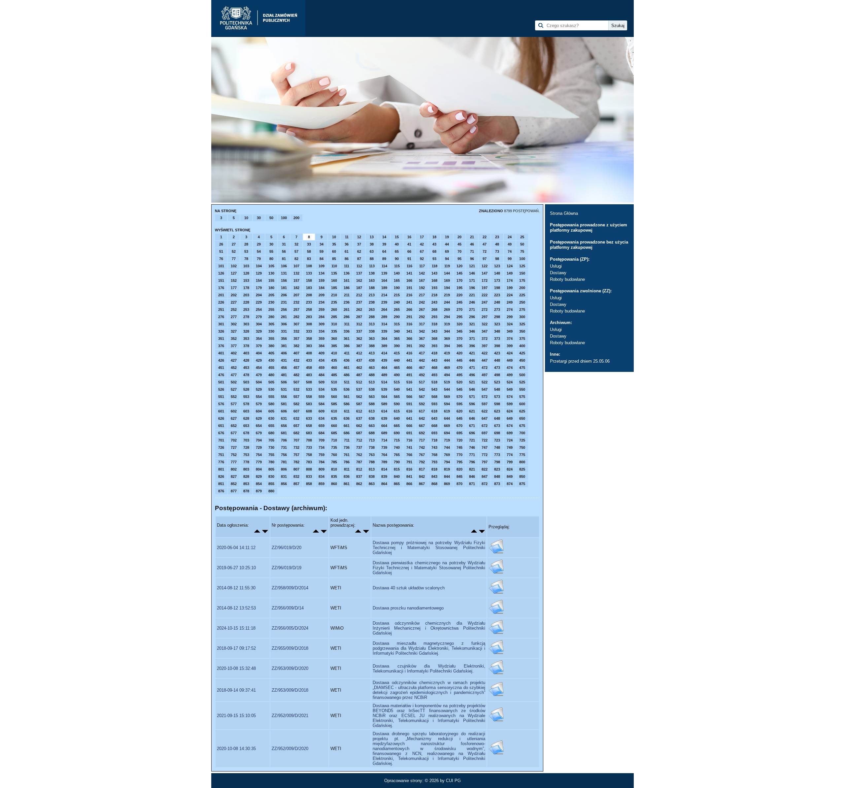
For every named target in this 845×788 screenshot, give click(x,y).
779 (259, 462)
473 (497, 368)
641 (409, 418)
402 (234, 353)
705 (271, 440)
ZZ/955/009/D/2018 (290, 648)
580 (271, 404)
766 (409, 455)
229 (259, 302)
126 (221, 273)
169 (447, 280)
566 (409, 397)
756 (284, 455)
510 (334, 382)
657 (296, 426)
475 (522, 368)
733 (309, 447)
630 (271, 418)
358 (309, 339)
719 (447, 440)
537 (359, 389)
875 (522, 484)
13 (372, 237)
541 (409, 389)
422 (485, 353)
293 (434, 317)
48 (497, 244)
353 (246, 339)
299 (510, 317)
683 (309, 433)
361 (347, 339)
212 (359, 295)
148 (497, 273)
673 (497, 426)
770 (459, 455)
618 (434, 411)
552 (234, 397)
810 (334, 469)
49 (510, 244)
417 (422, 353)
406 (284, 353)
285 (334, 317)
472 (485, 368)
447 (485, 360)
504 (259, 382)
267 (422, 310)
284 (321, 317)
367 (422, 339)
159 (321, 280)
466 (409, 368)
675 (522, 426)
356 (284, 339)
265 (397, 310)
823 (497, 469)
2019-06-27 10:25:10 (236, 567)
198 (497, 288)
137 (359, 273)
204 (259, 295)
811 (347, 469)
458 (309, 368)
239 (384, 302)
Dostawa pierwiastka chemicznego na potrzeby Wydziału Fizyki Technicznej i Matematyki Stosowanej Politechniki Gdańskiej (429, 567)
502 (234, 382)
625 (522, 411)
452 (234, 368)
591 (409, 404)
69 (447, 251)
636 (347, 418)
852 (234, 484)
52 (234, 251)
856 (284, 484)
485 (334, 375)
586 (347, 404)
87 (359, 259)
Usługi (556, 266)
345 (459, 331)
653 (246, 426)
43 (434, 244)
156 (284, 280)
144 (447, 273)
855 (271, 484)
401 (221, 353)
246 (472, 302)
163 (372, 280)
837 (359, 476)
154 (259, 280)
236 (347, 302)
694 (447, 433)
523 (497, 382)
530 (271, 389)
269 (447, 310)
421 (472, 353)
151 (221, 280)
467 (422, 368)
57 (296, 251)
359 (321, 339)
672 (485, 426)
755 (271, 455)
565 (397, 397)
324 (510, 324)
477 (234, 375)
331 (284, 331)
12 (359, 237)
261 (347, 310)
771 (472, 455)
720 (459, 440)
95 (459, 259)
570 (459, 397)
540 (397, 389)
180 (271, 288)
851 (221, 484)
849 (510, 476)
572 (485, 397)
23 (497, 237)
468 (434, 368)
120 (459, 266)
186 (347, 288)
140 (397, 273)
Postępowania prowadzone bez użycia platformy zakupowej (589, 245)
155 (271, 280)
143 (434, 273)
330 (271, 331)
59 (321, 251)
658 (309, 426)
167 (422, 280)
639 (384, 418)
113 (372, 266)
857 (296, 484)
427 (234, 360)
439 (384, 360)
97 (485, 259)
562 (359, 397)
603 (246, 411)
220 (459, 295)
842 (422, 476)
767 (422, 455)
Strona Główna (564, 213)
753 (246, 455)
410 (334, 353)
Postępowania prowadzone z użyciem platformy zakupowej (588, 227)
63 (372, 251)
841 (409, 476)
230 (271, 302)
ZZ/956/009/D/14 (288, 608)
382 (296, 346)
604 (259, 411)
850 (522, 476)
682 (296, 433)
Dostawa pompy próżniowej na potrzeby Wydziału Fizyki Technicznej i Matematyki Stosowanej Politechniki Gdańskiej (429, 547)
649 (510, 418)
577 (234, 404)
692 (422, 433)
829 (259, 476)
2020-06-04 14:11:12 (236, 547)
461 (347, 368)
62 (359, 251)
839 (384, 476)
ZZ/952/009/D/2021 (290, 715)
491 (409, 375)
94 (447, 259)
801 (221, 469)
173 (497, 280)
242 (422, 302)
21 (472, 237)
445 (459, 360)
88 (372, 259)
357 (296, 339)
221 (472, 295)
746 (472, 447)
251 (221, 310)
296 (472, 317)
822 (485, 469)
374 (510, 339)
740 (397, 447)
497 (485, 375)
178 (246, 288)
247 (485, 302)
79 (259, 259)
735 (334, 447)
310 (334, 324)
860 (334, 484)
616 (409, 411)
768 (434, 455)
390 (397, 346)
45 (459, 244)
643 (434, 418)
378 (246, 346)
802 (234, 469)
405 (271, 353)
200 (296, 218)
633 (309, 418)
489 (384, 375)
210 (334, 295)
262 (359, 310)
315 (397, 324)
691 (409, 433)
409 (321, 353)
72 (485, 251)
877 (234, 491)
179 (259, 288)
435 (334, 360)
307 (296, 324)
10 (246, 218)
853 (246, 484)
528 (246, 389)
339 (384, 331)
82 (296, 259)
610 (334, 411)
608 (309, 411)
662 (359, 426)
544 (447, 389)
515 (397, 382)
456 (284, 368)
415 (397, 353)
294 (447, 317)
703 (246, 440)
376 (221, 346)
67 (422, 251)
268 (434, 310)
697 (485, 433)
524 (510, 382)
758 (309, 455)
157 (296, 280)
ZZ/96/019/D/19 (286, 567)
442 (422, 360)
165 (397, 280)
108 (309, 266)
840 (397, 476)
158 (309, 280)
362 (359, 339)
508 (309, 382)
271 (472, 310)
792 (422, 462)
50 (271, 218)
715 (397, 440)
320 (459, 324)
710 (334, 440)
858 (309, 484)
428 (246, 360)
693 (434, 433)
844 (447, 476)
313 (372, 324)
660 (334, 426)
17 (422, 237)
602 (234, 411)
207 (296, 295)
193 (434, 288)
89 (384, 259)
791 (409, 462)
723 (497, 440)
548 (497, 389)
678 (246, 433)
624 (510, 411)
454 (259, 368)
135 (334, 273)
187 (359, 288)
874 (510, 484)
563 (372, 397)
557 (296, 397)
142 (422, 273)
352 (234, 339)
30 (259, 218)
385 (334, 346)
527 (234, 389)
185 (334, 288)
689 (384, 433)
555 (271, 397)
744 (447, 447)
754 (259, 455)
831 (284, 476)
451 (221, 368)
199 (510, 288)
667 (422, 426)
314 (384, 324)
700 (522, 433)
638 (372, 418)
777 (234, 462)
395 (459, 346)
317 (422, 324)
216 (409, 295)
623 (497, 411)
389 (384, 346)
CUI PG (453, 780)
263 (372, 310)
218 (434, 295)
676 (221, 433)
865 (397, 484)
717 (422, 440)
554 (259, 397)
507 (296, 382)
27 (234, 244)
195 (459, 288)
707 (296, 440)
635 (334, 418)
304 (259, 324)
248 (497, 302)
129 (259, 273)
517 (422, 382)
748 (497, 447)
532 (296, 389)
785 (334, 462)
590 (397, 404)
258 (309, 310)
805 (271, 469)
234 (321, 302)
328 (246, 331)
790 (397, 462)
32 (296, 244)
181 (284, 288)
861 (347, 484)
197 (485, 288)
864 (384, 484)
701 (221, 440)
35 (334, 244)
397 (485, 346)
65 (397, 251)
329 (259, 331)
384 (321, 346)
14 (384, 237)
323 (497, 324)
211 (347, 295)
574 (510, 397)
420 (459, 353)
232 (296, 302)
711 (347, 440)
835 (334, 476)
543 (434, 389)
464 (384, 368)
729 (259, 447)
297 (485, 317)
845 (459, 476)
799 (510, 462)
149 (510, 273)
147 (485, 273)
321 (472, 324)
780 (271, 462)
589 (384, 404)
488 (372, 375)
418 (434, 353)
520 (459, 382)
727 (234, 447)
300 (522, 317)
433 (309, 360)
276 (221, 317)
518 (434, 382)
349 (510, 331)
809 (321, 469)
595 (459, 404)
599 (510, 404)
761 (347, 455)
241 (409, 302)
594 (447, 404)
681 (284, 433)
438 (372, 360)
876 (221, 491)
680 (271, 433)
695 (459, 433)
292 (422, 317)
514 (384, 382)
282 (296, 317)
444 (447, 360)
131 (284, 273)
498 (497, 375)
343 (434, 331)
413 (372, 353)
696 (472, 433)
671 (472, 426)
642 (422, 418)
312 (359, 324)
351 (221, 339)
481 (284, 375)
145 (459, 273)
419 (447, 353)
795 (459, 462)
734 (321, 447)
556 (284, 397)
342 (422, 331)
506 (284, 382)
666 (409, 426)
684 (321, 433)
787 (359, 462)
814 (384, 469)
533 (309, 389)
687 (359, 433)
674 (510, 426)
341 (409, 331)
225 (522, 295)
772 (485, 455)
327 (234, 331)
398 (497, 346)
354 (259, 339)
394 (447, 346)
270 (459, 310)
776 (221, 462)
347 (485, 331)
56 (284, 251)
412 (359, 353)
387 (359, 346)
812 (359, 469)
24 (510, 237)
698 (497, 433)
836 (347, 476)
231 (284, 302)
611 (347, 411)
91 (409, 259)
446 (472, 360)
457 (296, 368)
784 (321, 462)
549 (510, 389)
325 (522, 324)
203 (246, 295)
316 (409, 324)
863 (372, 484)
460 (334, 368)
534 (321, 389)
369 (447, 339)
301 (221, 324)
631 (284, 418)
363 (372, 339)
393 (434, 346)
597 (485, 404)
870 (459, 484)
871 (472, 484)
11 (347, 237)
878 (246, 491)
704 (259, 440)
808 (309, 469)
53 (246, 251)
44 (447, 244)
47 (485, 244)
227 (234, 302)
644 (447, 418)
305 (271, 324)
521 (472, 382)
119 (447, 266)
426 (221, 360)
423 (497, 353)
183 (309, 288)
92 (422, 259)
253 (246, 310)
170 (459, 280)
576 (221, 404)
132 (296, 273)
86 (347, 259)
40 (397, 244)
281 (284, 317)
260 (334, 310)
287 (359, 317)
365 (397, 339)
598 (497, 404)
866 (409, 484)
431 (284, 360)
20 (459, 237)
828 (246, 476)
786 (347, 462)
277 (234, 317)
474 (510, 368)
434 (321, 360)
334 (321, 331)
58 (309, 251)
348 (497, 331)
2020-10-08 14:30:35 (236, 748)
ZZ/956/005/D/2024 (290, 628)
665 (397, 426)
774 (510, 455)
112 (359, 266)
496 (472, 375)
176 (221, 288)
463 (372, 368)
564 (384, 397)
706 (284, 440)
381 (284, 346)
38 (372, 244)
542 (422, 389)
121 (472, 266)
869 (447, 484)
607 (296, 411)
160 (334, 280)
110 (334, 266)
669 (447, 426)
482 (296, 375)
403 (246, 353)
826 (221, 476)
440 (397, 360)
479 (259, 375)
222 (485, 295)
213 (372, 295)
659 (321, 426)
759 (321, 455)
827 (234, 476)
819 (447, 469)
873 (497, 484)
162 (359, 280)
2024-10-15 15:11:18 (236, 628)
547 (485, 389)
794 (447, 462)
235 (334, 302)
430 (271, 360)
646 (472, 418)
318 (434, 324)
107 (296, 266)
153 (246, 280)
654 (259, 426)
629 (259, 418)
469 (447, 368)
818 (434, 469)
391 (409, 346)
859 (321, 484)
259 (321, 310)
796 (472, 462)
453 (246, 368)
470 (459, 368)
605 (271, 411)
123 (497, 266)
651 (221, 426)
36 (347, 244)
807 (296, 469)
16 (409, 237)
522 (485, 382)
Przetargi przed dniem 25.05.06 (580, 361)
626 (221, 418)
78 (246, 259)
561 (347, 397)
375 (522, 339)
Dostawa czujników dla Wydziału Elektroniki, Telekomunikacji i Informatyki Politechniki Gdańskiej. (429, 668)
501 (221, 382)
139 (384, 273)
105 (271, 266)
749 (510, 447)
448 (497, 360)
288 (372, 317)
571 (472, 397)
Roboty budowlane (567, 279)
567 (422, 397)
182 (296, 288)
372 (485, 339)
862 (359, 484)
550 (522, 389)
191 (409, 288)
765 (397, 455)
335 (334, 331)
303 (246, 324)
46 (472, 244)
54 (259, 251)
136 (347, 273)
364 (384, 339)
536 (347, 389)
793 (434, 462)
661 (347, 426)
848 (497, 476)
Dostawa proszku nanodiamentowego (408, 608)
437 (359, 360)
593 (434, 404)
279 (259, 317)
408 (309, 353)
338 (372, 331)
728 (246, 447)
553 (246, 397)
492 (422, 375)
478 (246, 375)
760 (334, 455)
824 (510, 469)
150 (522, 273)
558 (309, 397)
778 (246, 462)
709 (321, 440)
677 (234, 433)
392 (422, 346)
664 (384, 426)
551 (221, 397)
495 (459, 375)
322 (485, 324)
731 (284, 447)
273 (497, 310)
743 (434, 447)
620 (459, 411)
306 (284, 324)
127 (234, 273)
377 (234, 346)
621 (472, 411)
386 (347, 346)
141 (409, 273)
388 (372, 346)
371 (472, 339)
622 (485, 411)
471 (472, 368)
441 (409, 360)
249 (510, 302)
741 (409, 447)
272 (485, 310)
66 (409, 251)
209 (321, 295)
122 (485, 266)
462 (359, 368)
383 (309, 346)
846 (472, 476)
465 (397, 368)
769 (447, 455)
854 (259, 484)
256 (284, 310)
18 (434, 237)
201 (221, 295)
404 (259, 353)
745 (459, 447)
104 (259, 266)
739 (384, 447)
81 (284, 259)
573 (497, 397)
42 (422, 244)
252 (234, 310)
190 (397, 288)
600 (522, 404)
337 (359, 331)
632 (296, 418)
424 (510, 353)
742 (422, 447)
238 (372, 302)
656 (284, 426)
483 (309, 375)
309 (321, 324)
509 (321, 382)
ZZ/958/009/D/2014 (290, 587)
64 (384, 251)
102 (234, 266)
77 (234, 259)
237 (359, 302)
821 (472, 469)
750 (522, 447)
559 (321, 397)
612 (359, 411)
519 (447, 382)
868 (434, 484)
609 (321, 411)
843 (434, 476)
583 (309, 404)
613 (372, 411)
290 (397, 317)
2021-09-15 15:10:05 (236, 715)
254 (259, 310)
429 (259, 360)
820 (459, 469)
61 (347, 251)
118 (434, 266)
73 (497, 251)
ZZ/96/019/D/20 (286, 547)
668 (434, 426)
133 (309, 273)
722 (485, 440)
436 (347, 360)
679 (259, 433)
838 (372, 476)
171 (472, 280)
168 (434, 280)
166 (409, 280)
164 (384, 280)
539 (384, 389)
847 (485, 476)
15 (397, 237)
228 (246, 302)
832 (296, 476)
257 (296, 310)
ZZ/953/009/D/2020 (290, 668)
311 (347, 324)
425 (522, 353)
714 (384, 440)
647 (485, 418)
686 (347, 433)
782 (296, 462)
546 (472, 389)
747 (485, 447)
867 (422, 484)
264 (384, 310)
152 (234, 280)
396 (472, 346)
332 (296, 331)
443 (434, 360)
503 (246, 382)
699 (510, 433)
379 (259, 346)
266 (409, 310)
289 (384, 317)
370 (459, 339)
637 (359, 418)
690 (397, 433)
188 (372, 288)
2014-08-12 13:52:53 (236, 608)
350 (522, 331)
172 (485, 280)
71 (472, 251)
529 (259, 389)
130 (271, 273)
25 (522, 237)
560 (334, 397)
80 (271, 259)
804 (259, 469)
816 (409, 469)
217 (422, 295)
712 (359, 440)
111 (346, 266)
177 (234, 288)
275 (522, 310)
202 (234, 295)
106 (284, 266)
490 (397, 375)
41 (409, 244)
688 (372, 433)
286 (347, 317)
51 (221, 251)
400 (522, 346)
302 (234, 324)
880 (271, 491)
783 (309, 462)
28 (246, 244)
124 (510, 266)
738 (372, 447)
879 (259, 491)
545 (459, 389)
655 (271, 426)
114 (384, 266)
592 (422, 404)
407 (296, 353)
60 (334, 251)
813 (372, 469)
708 (309, 440)
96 (472, 259)
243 (434, 302)
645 (459, 418)
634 (321, 418)
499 (510, 375)
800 (522, 462)
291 (409, 317)
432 (296, 360)
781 (284, 462)
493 (434, 375)
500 (522, 375)
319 (447, 324)
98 (497, 259)
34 (321, 244)
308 (309, 324)
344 (447, 331)
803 (246, 469)
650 (522, 418)
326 (221, 331)
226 (221, 302)
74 (510, 251)
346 (472, 331)
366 (409, 339)
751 (221, 455)
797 (485, 462)
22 (485, 237)
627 (234, 418)
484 (321, 375)
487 (359, 375)
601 (221, 411)
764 (384, 455)
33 (309, 244)
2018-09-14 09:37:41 (236, 690)
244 (447, 302)
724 (510, 440)
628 (246, 418)
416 (409, 353)
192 (422, 288)
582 (296, 404)
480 (271, 375)
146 (472, 273)
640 (397, 418)
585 (334, 404)
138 (372, 273)
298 (497, 317)
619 (447, 411)
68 (434, 251)
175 (522, 280)
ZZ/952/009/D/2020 (290, 748)
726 (221, 447)
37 (359, 244)
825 (522, 469)
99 (510, 259)
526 (221, 389)
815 (397, 469)
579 (259, 404)
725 (522, 440)
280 (271, 317)
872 (485, 484)
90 (397, 259)
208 (309, 295)
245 (459, 302)
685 (334, 433)
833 (309, 476)
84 (321, 259)
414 (384, 353)
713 (372, 440)
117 (422, 266)
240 (397, 302)
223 (497, 295)
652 (234, 426)
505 (271, 382)
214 (384, 295)
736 (347, 447)
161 (347, 280)
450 (522, 360)
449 (510, 360)
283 (309, 317)
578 (246, 404)
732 (296, 447)
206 (284, 295)
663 (372, 426)
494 (447, 375)
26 (221, 244)
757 (296, 455)
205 (271, 295)
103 (246, 266)
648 (497, 418)
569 (447, 397)
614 (384, 411)
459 (321, 368)
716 (409, 440)
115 (397, 266)
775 (522, 455)
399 (510, 346)
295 (459, 317)
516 (409, 382)
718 (434, 440)
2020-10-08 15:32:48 (236, 668)
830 (271, 476)
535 (334, 389)
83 (309, 259)
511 (347, 382)
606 (284, 411)
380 (271, 346)
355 (271, 339)
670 (459, 426)
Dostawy (558, 272)
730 (271, 447)
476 (221, 375)
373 (497, 339)
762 (359, 455)
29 (259, 244)
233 (309, 302)
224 (510, 295)
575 (522, 397)
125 (522, 266)
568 (434, 397)
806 (284, 469)
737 (359, 447)
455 (271, 368)
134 (321, 273)
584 (321, 404)
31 (284, 244)
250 (522, 302)
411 (347, 353)
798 (497, 462)
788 (372, 462)
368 (434, 339)
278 (246, 317)
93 (434, 259)
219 (447, 295)
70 (459, 251)
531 (284, 389)
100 (284, 218)
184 (321, 288)
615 (397, 411)
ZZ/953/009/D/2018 (290, 690)
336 (347, 331)
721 (472, 440)
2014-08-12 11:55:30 (236, 587)
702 (234, 440)
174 (510, 280)
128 (246, 273)
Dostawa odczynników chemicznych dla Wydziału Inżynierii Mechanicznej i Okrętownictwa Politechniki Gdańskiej (429, 628)
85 (334, 259)
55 (271, 251)
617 (422, 411)
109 (321, 266)
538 (372, 389)
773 (497, 455)
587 (359, 404)
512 (359, 382)
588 (372, 404)
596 (472, 404)
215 (397, 295)
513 (372, 382)
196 (472, 288)
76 (221, 259)
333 (309, 331)
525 (522, 382)
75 (522, 251)
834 (321, 476)
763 (372, 455)
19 (447, 237)
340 (397, 331)
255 (271, 310)
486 (347, 375)
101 (221, 266)
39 (384, 244)
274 (510, 310)
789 (384, 462)
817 (422, 469)
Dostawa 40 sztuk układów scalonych (409, 587)
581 (284, 404)
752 (234, 455)
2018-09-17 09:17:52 (236, 648)
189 (384, 288)
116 (409, 266)
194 (447, 288)
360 (334, 339)
